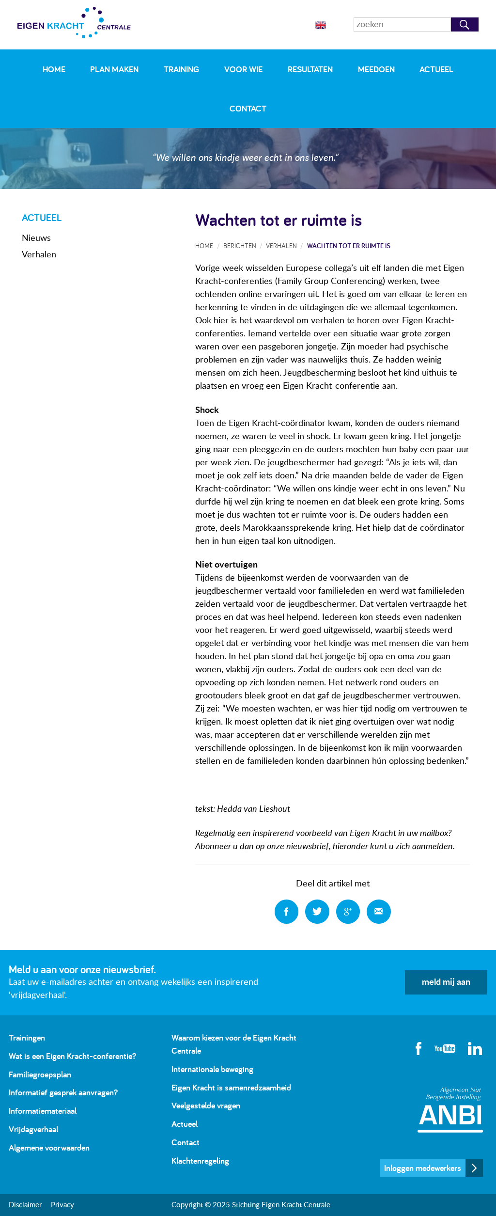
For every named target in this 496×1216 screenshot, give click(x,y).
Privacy (62, 1205)
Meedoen (376, 69)
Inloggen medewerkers (422, 1167)
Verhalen (39, 255)
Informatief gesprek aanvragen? (63, 1092)
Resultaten (310, 69)
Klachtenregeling (200, 1160)
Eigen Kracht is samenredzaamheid (231, 1087)
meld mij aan (446, 982)
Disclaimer (25, 1205)
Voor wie (243, 69)
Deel (287, 912)
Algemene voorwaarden (49, 1147)
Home (54, 69)
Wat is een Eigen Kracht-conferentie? (72, 1055)
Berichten (239, 245)
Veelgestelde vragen (205, 1105)
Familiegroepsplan (40, 1074)
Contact (248, 108)
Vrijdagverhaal (33, 1129)
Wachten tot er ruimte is (348, 245)
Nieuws (36, 238)
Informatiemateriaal (43, 1110)
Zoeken (465, 24)
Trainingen (27, 1037)
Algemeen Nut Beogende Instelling (450, 1110)
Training (181, 69)
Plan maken (114, 69)
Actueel (436, 69)
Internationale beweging (212, 1068)
